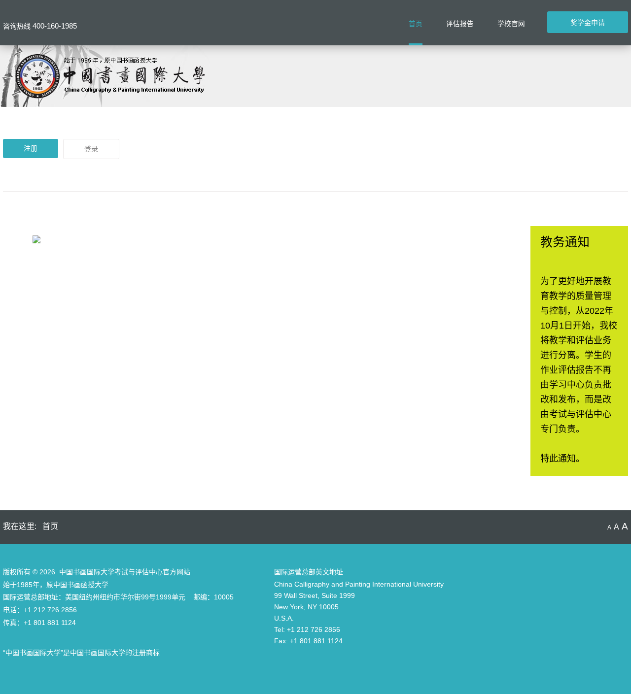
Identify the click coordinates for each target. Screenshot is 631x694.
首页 (415, 24)
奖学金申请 (587, 23)
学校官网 (511, 24)
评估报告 (460, 24)
